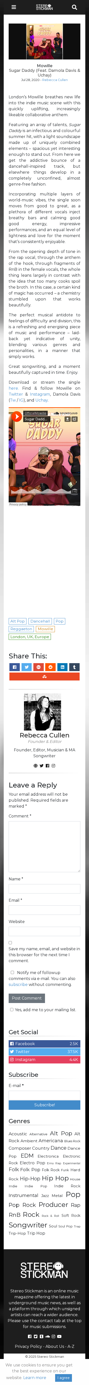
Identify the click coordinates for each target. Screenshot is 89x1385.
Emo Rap (54, 1163)
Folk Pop (30, 1169)
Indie (13, 1186)
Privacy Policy (28, 1346)
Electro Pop (32, 1162)
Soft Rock (71, 1215)
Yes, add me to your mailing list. (45, 1009)
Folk (14, 1169)
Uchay (41, 400)
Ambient (29, 1141)
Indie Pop (35, 1186)
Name (16, 879)
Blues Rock (72, 1141)
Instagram (40, 394)
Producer (53, 1205)
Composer (20, 1148)
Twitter (17, 394)
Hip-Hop (30, 1178)
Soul (53, 1226)
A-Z (70, 1346)
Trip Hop (36, 1233)
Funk (65, 1170)
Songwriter (28, 1225)
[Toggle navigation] (15, 7)
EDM (27, 1155)
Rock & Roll (50, 1216)
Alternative (38, 1134)
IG (21, 400)
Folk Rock (51, 1170)
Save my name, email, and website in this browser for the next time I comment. (44, 955)
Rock (31, 1214)
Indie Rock (67, 1186)
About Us (54, 1346)
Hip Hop (55, 1178)
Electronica (48, 1156)
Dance (58, 1148)
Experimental (71, 1163)
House (75, 1179)
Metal (57, 1195)
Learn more (34, 1377)
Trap (77, 1226)
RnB (15, 1214)
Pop (73, 1194)
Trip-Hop (17, 1233)
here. (14, 388)
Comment (20, 816)
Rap (75, 1205)
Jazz (45, 1196)
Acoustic (18, 1133)
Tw (13, 400)
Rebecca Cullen (55, 80)
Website (17, 921)
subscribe (18, 984)
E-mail (16, 1085)
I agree (63, 1378)
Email (15, 900)
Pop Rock (22, 1205)
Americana (51, 1140)
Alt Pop (61, 1133)
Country (40, 1148)
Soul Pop (65, 1226)
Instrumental (23, 1195)
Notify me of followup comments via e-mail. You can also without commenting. (42, 978)
